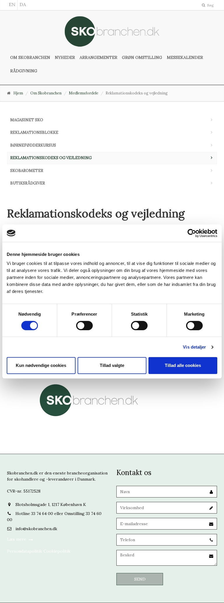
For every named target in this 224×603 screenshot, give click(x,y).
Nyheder (65, 57)
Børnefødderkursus (33, 145)
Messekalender (185, 57)
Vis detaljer (194, 346)
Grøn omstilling (142, 57)
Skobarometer (26, 170)
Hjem (18, 93)
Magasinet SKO (26, 119)
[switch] (84, 325)
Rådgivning (23, 70)
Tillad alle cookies (183, 365)
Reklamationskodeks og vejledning (51, 157)
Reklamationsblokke (34, 132)
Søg (210, 5)
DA (23, 4)
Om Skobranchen (30, 57)
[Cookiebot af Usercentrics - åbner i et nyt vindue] (191, 233)
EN (12, 4)
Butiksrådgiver (27, 183)
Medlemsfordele (83, 93)
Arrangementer (98, 57)
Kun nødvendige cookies (41, 365)
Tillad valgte (112, 365)
